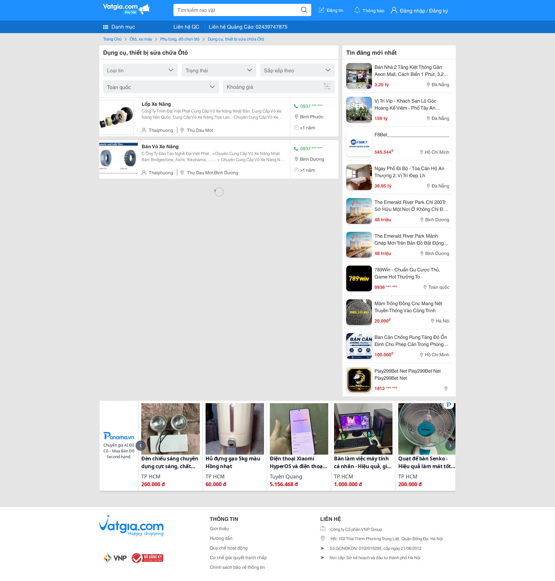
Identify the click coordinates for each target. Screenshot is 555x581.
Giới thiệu (219, 528)
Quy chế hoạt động (229, 547)
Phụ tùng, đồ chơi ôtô (179, 38)
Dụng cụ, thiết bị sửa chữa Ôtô (236, 38)
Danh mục (122, 26)
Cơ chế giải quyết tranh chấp (238, 557)
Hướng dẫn (221, 538)
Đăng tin (335, 10)
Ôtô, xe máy (141, 38)
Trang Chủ (112, 38)
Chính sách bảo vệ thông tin (237, 567)
